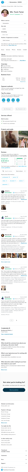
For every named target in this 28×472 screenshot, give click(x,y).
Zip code (3, 26)
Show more (4, 422)
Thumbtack (3, 6)
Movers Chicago (4, 411)
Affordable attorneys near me (7, 432)
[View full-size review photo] (3, 207)
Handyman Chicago (5, 418)
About (2, 49)
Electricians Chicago (5, 414)
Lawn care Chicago (5, 420)
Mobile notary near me (6, 430)
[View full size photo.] (9, 139)
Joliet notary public (5, 440)
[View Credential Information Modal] (9, 328)
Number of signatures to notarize (9, 37)
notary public (10, 6)
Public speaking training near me (8, 434)
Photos (13, 49)
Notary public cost (5, 405)
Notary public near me (6, 428)
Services (8, 49)
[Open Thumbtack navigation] (3, 2)
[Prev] (11, 320)
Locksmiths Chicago (5, 416)
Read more (23, 81)
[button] (5, 13)
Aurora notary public (5, 442)
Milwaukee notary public (6, 444)
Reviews (19, 49)
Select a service (5, 20)
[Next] (16, 320)
